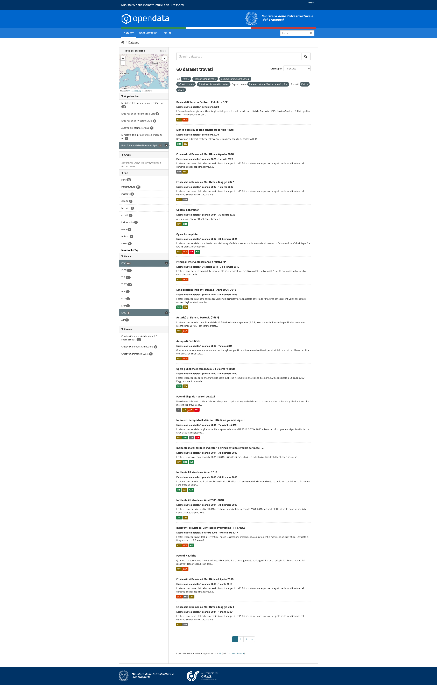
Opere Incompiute (187, 234)
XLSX (179, 143)
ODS (191, 437)
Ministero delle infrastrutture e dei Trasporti (152, 5)
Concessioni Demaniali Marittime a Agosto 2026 (205, 154)
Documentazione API (235, 653)
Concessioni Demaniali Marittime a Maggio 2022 (205, 182)
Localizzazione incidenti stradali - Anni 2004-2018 (206, 290)
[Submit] (311, 32)
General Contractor (187, 210)
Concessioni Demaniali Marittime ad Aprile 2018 (205, 579)
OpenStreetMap (134, 90)
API (220, 653)
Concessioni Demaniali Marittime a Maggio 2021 (205, 607)
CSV (179, 119)
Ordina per (276, 68)
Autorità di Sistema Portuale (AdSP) (197, 317)
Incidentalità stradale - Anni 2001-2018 (200, 500)
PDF (191, 251)
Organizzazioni (148, 33)
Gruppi (168, 33)
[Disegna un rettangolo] (164, 58)
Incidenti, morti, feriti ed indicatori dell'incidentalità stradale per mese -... (220, 448)
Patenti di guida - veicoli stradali (195, 396)
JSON (185, 119)
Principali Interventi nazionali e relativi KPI (201, 262)
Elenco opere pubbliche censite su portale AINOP (205, 130)
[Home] (122, 42)
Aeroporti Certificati (188, 341)
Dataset (129, 33)
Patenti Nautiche (186, 555)
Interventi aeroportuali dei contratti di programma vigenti (210, 420)
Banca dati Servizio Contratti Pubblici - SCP (202, 102)
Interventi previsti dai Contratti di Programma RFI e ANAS (210, 528)
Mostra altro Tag (129, 250)
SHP (179, 171)
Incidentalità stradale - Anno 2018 (196, 472)
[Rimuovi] (188, 79)
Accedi (311, 2)
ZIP (178, 409)
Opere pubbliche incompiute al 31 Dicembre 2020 (205, 369)
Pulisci (163, 50)
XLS (197, 251)
